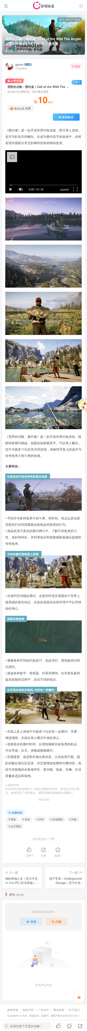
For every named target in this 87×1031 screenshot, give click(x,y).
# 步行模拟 (15, 826)
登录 (33, 921)
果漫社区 (34, 1015)
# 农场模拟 (56, 819)
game (19, 64)
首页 (10, 51)
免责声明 (28, 1010)
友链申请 (12, 1010)
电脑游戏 (22, 51)
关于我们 (74, 1010)
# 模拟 (12, 819)
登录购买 (68, 117)
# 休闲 (40, 819)
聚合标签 (58, 1010)
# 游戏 (26, 819)
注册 (58, 921)
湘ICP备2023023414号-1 (65, 1015)
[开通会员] (79, 997)
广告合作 (43, 1010)
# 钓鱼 (73, 819)
